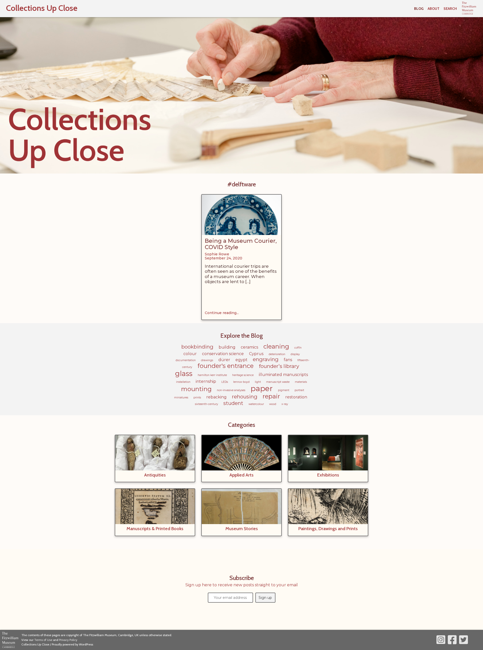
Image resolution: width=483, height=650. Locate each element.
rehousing (244, 396)
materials (301, 382)
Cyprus (256, 353)
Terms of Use (43, 640)
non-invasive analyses (231, 390)
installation (183, 382)
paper (262, 388)
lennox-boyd (241, 382)
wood (272, 404)
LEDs (224, 382)
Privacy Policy (68, 640)
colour (190, 353)
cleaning (276, 346)
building (227, 347)
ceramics (249, 347)
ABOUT (433, 9)
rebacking (216, 397)
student (233, 403)
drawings (207, 360)
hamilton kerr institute (212, 375)
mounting (196, 389)
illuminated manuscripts (283, 374)
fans (288, 359)
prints (197, 397)
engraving (265, 359)
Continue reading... (222, 313)
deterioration (277, 354)
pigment (283, 390)
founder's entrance (225, 365)
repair (271, 396)
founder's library (279, 366)
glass (183, 373)
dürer (224, 359)
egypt (241, 359)
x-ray (284, 404)
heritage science (243, 375)
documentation (186, 360)
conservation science (223, 353)
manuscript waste (278, 382)
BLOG (419, 9)
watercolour (256, 404)
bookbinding (197, 347)
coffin (298, 347)
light (258, 382)
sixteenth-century (206, 404)
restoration (296, 397)
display (295, 354)
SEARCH (450, 9)
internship (206, 381)
